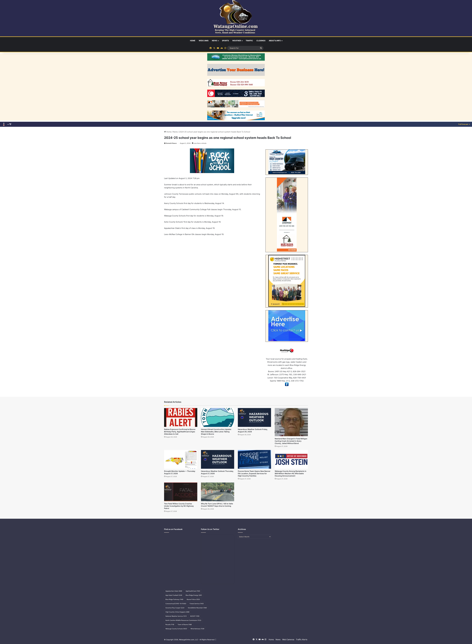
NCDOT (194, 616)
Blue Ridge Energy (194, 595)
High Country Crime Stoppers (177, 612)
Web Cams (203, 41)
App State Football (173, 595)
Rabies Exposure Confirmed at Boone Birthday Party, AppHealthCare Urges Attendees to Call (179, 431)
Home (192, 41)
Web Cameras (288, 639)
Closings (260, 41)
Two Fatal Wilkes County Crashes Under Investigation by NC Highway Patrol (179, 506)
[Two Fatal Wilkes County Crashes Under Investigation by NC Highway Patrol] (180, 492)
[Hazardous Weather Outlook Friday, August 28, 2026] (254, 417)
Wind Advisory (197, 629)
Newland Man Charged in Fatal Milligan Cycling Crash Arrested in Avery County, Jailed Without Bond (291, 441)
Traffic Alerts (301, 639)
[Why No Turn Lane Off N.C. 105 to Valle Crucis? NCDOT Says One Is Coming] (217, 492)
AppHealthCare (193, 591)
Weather (236, 41)
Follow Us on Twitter (210, 529)
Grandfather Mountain (197, 608)
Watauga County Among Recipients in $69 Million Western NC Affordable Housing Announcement (290, 473)
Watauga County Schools (176, 629)
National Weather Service (176, 616)
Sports (225, 41)
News (214, 41)
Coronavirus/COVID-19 (175, 603)
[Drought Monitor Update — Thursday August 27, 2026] (180, 459)
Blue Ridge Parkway (174, 599)
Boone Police (193, 599)
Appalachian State (173, 591)
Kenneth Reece (171, 143)
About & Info (275, 41)
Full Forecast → (464, 124)
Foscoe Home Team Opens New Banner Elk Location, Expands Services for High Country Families (254, 473)
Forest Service (197, 603)
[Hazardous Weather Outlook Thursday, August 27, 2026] (217, 459)
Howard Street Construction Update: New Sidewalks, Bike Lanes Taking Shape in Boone (216, 431)
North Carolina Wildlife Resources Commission (183, 620)
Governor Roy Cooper (174, 608)
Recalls (169, 624)
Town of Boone (185, 624)
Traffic (249, 41)
